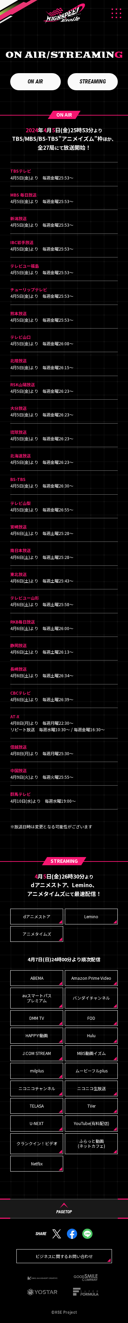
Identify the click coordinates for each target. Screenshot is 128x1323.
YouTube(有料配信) (91, 1123)
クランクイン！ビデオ (36, 1143)
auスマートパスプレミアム (37, 997)
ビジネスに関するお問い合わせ (64, 1256)
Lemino (91, 916)
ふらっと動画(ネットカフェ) (91, 1143)
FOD (91, 1018)
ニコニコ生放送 (91, 1088)
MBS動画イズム (91, 1053)
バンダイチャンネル (91, 998)
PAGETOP (64, 1212)
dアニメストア (37, 916)
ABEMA (36, 978)
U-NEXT (37, 1123)
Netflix (37, 1163)
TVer (91, 1106)
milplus (37, 1070)
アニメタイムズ (37, 934)
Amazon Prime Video (91, 978)
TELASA (37, 1106)
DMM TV (36, 1018)
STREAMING (93, 81)
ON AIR (35, 81)
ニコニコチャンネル (36, 1088)
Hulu (91, 1035)
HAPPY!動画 (37, 1035)
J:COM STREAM (37, 1053)
